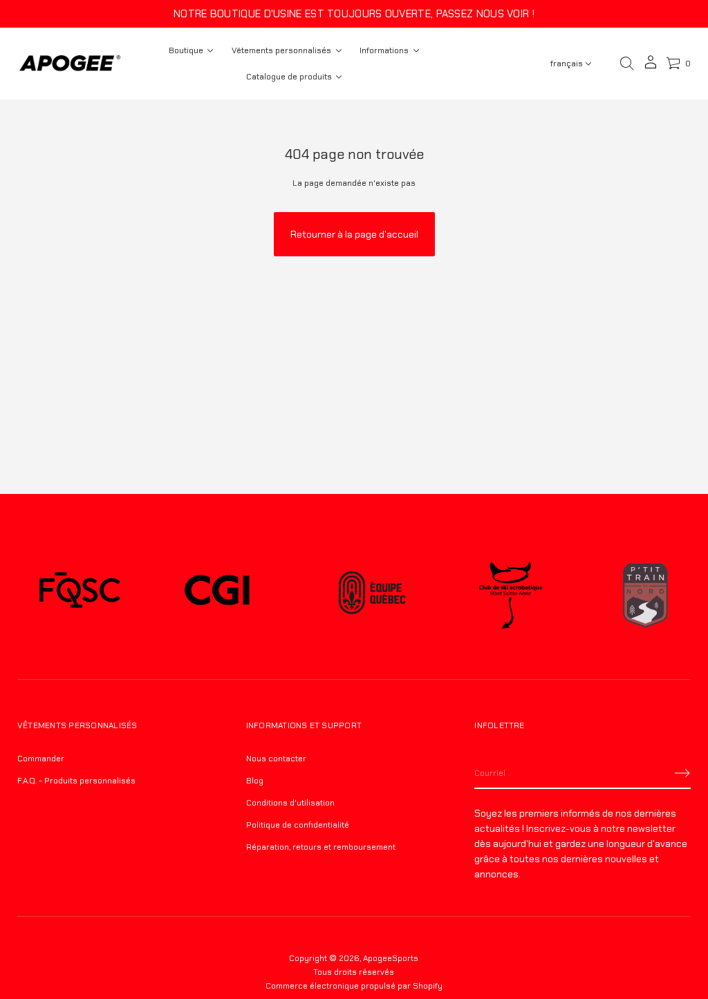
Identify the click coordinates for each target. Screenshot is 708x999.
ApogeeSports (390, 958)
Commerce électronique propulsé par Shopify (354, 985)
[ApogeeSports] (69, 64)
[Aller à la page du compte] (650, 67)
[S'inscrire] (682, 773)
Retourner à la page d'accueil (354, 234)
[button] (627, 63)
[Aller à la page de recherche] (627, 63)
